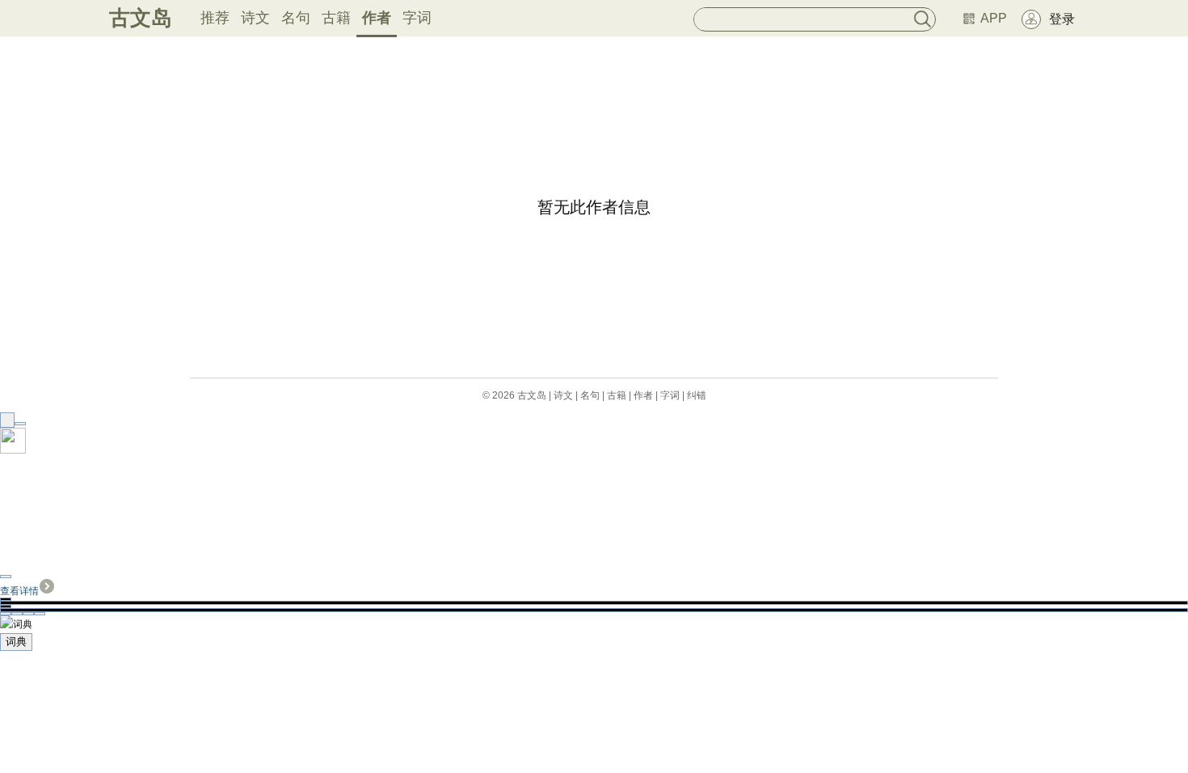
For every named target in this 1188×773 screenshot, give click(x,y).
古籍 (336, 18)
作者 (376, 18)
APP (993, 18)
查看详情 (19, 591)
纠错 (696, 395)
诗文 (255, 18)
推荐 (215, 18)
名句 (295, 18)
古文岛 (140, 18)
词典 (16, 642)
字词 (417, 18)
